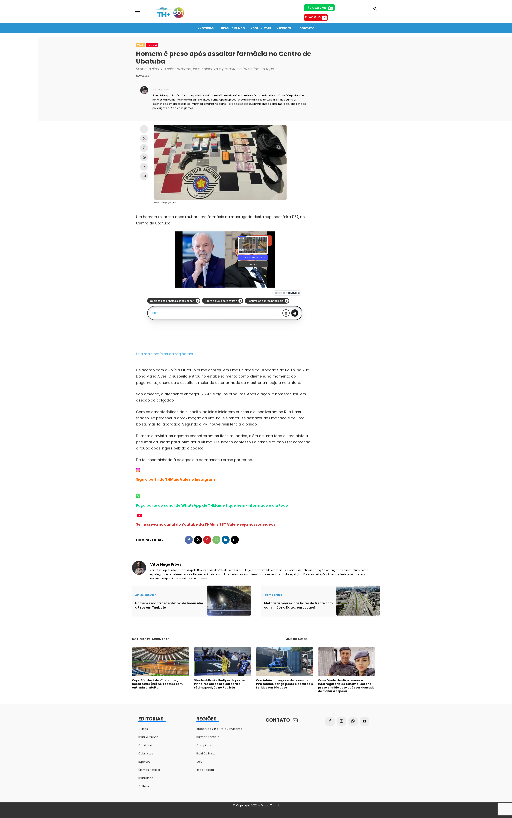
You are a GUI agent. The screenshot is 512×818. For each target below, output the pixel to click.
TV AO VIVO (313, 17)
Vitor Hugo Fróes (160, 89)
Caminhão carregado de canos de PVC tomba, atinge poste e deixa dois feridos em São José (284, 683)
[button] (375, 9)
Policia (152, 45)
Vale (140, 45)
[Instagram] (341, 721)
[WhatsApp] (144, 157)
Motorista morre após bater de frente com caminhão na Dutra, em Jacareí (298, 605)
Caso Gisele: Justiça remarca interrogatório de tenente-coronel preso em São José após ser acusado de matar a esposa (346, 685)
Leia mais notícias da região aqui (165, 353)
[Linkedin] (144, 167)
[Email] (144, 176)
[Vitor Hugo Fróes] (144, 98)
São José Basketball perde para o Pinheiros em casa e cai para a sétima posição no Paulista (219, 683)
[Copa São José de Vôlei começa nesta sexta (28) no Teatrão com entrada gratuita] (160, 661)
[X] (144, 138)
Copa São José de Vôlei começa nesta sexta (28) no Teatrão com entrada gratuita (157, 683)
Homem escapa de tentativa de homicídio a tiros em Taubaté (169, 605)
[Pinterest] (144, 148)
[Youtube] (364, 721)
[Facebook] (144, 129)
